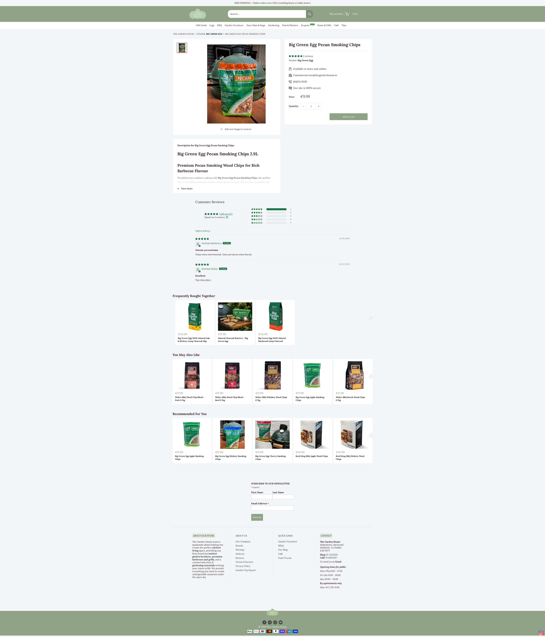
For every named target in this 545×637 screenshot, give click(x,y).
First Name (257, 492)
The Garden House (183, 34)
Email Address (260, 503)
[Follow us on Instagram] (275, 622)
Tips (344, 25)
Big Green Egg (214, 34)
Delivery (240, 553)
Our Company (243, 541)
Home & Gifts (324, 25)
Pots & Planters (290, 25)
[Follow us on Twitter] (270, 622)
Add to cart (348, 116)
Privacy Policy (243, 566)
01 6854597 (331, 557)
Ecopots (307, 25)
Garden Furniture (234, 25)
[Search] (309, 14)
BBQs (281, 545)
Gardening (273, 25)
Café (280, 553)
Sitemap (240, 549)
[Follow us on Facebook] (264, 622)
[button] (296, 56)
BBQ (219, 25)
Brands (239, 545)
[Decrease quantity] (304, 106)
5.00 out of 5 (225, 214)
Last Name (278, 492)
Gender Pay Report (246, 570)
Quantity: (294, 106)
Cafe (336, 25)
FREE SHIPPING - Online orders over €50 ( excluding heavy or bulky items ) (272, 3)
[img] (202, 238)
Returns (240, 558)
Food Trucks (284, 558)
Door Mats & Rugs (255, 25)
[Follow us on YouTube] (281, 622)
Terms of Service (244, 561)
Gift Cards (201, 25)
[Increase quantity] (319, 106)
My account (336, 13)
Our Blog (283, 549)
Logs (211, 25)
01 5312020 (332, 554)
